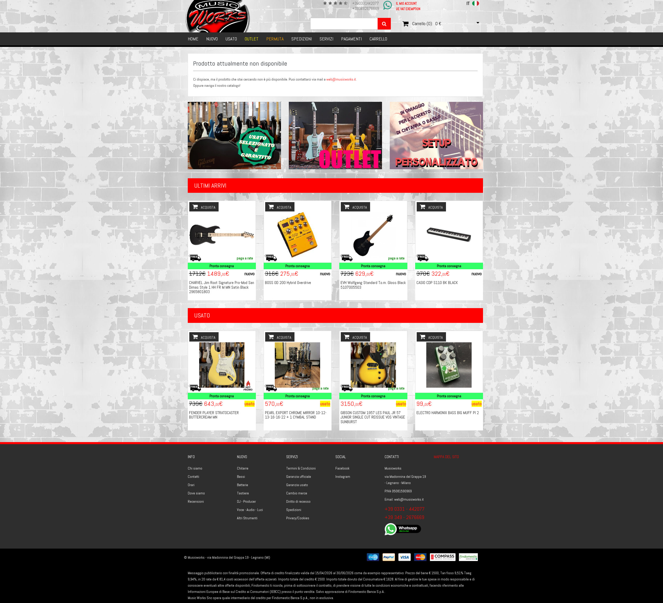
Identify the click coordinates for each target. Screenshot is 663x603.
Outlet (251, 39)
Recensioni (196, 501)
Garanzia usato (297, 485)
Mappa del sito (446, 456)
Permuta (275, 39)
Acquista (207, 207)
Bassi (241, 476)
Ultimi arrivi (210, 185)
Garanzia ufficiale (298, 476)
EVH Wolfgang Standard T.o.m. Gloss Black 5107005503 (373, 285)
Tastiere (243, 493)
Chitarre (242, 468)
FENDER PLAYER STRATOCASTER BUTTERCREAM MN (214, 415)
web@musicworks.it (341, 79)
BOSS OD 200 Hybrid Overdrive (288, 282)
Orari (191, 485)
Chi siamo (195, 468)
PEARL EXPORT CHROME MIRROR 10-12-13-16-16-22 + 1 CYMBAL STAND (296, 415)
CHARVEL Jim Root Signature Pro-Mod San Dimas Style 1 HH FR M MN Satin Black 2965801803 (221, 287)
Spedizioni (301, 39)
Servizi (326, 39)
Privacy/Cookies (297, 518)
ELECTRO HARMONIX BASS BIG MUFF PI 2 (447, 412)
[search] (384, 24)
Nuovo (212, 39)
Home (193, 39)
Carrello (378, 39)
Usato (231, 39)
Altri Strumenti (247, 518)
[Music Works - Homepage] (218, 16)
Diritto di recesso (298, 501)
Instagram (342, 476)
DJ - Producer (246, 501)
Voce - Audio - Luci (250, 509)
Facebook (342, 468)
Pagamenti (351, 39)
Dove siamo (196, 493)
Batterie (242, 485)
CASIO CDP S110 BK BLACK (437, 282)
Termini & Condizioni (301, 468)
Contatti (193, 476)
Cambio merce (296, 493)
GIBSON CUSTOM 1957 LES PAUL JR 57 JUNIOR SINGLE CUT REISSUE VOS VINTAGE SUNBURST (373, 417)
